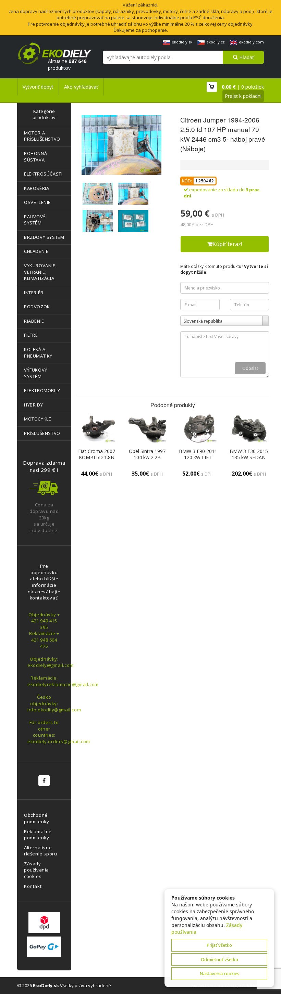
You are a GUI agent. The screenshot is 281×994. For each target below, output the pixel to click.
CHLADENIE (36, 251)
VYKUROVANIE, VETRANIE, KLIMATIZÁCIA (40, 271)
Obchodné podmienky (36, 818)
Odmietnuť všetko (219, 959)
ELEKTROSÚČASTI (43, 174)
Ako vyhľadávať (81, 86)
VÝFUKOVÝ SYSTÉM (35, 373)
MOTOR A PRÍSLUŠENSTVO (42, 136)
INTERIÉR (34, 292)
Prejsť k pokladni (243, 96)
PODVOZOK (37, 307)
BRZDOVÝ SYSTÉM (44, 237)
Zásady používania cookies (36, 870)
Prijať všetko (219, 945)
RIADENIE (34, 321)
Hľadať (246, 57)
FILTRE (31, 335)
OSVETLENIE (37, 202)
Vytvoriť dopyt (38, 86)
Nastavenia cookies (219, 973)
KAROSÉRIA (36, 188)
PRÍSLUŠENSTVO (42, 433)
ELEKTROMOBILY (42, 390)
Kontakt (32, 886)
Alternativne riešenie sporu (40, 850)
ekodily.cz (215, 41)
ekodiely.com (251, 41)
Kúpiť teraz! (227, 244)
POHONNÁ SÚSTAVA (35, 156)
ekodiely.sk (182, 41)
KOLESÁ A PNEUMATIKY (38, 352)
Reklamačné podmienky (38, 834)
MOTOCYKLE (37, 419)
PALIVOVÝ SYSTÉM (35, 220)
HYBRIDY (33, 405)
